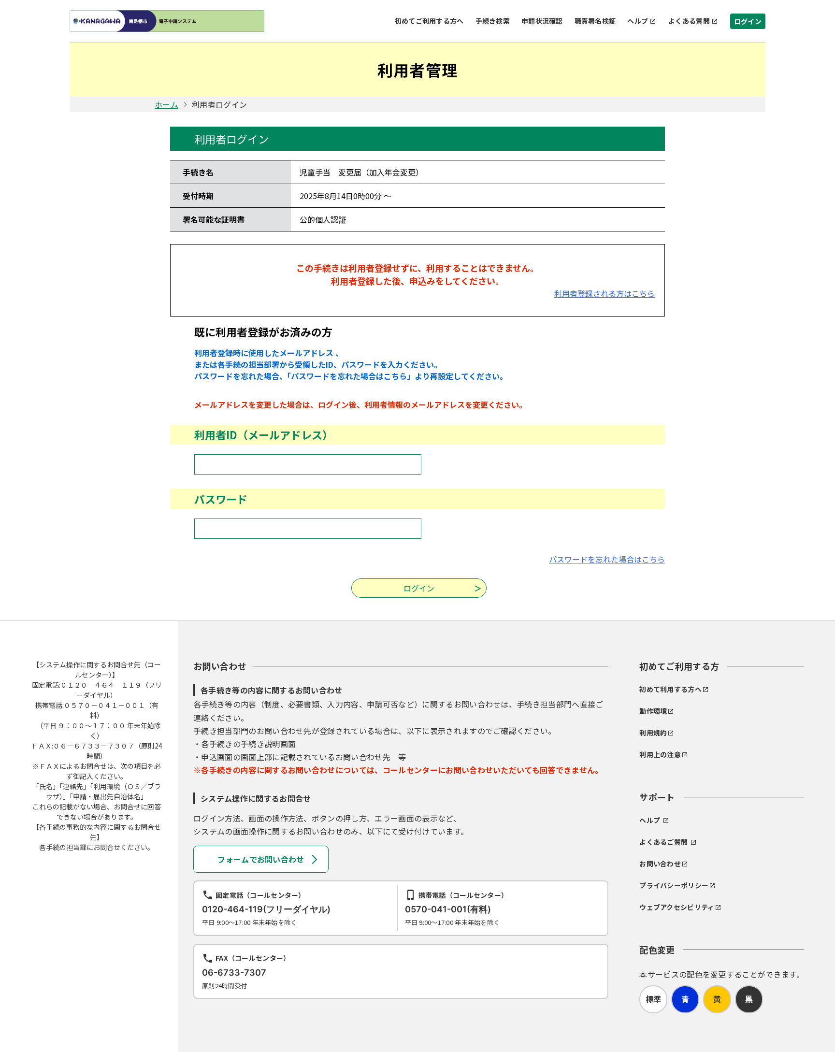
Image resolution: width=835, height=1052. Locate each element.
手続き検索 (492, 21)
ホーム (166, 104)
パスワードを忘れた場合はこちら (607, 559)
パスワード (220, 498)
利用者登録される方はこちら (604, 293)
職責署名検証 (595, 21)
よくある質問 (689, 21)
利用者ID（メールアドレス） (263, 434)
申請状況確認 (542, 21)
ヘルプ (637, 21)
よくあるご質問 (663, 842)
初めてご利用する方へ (429, 21)
